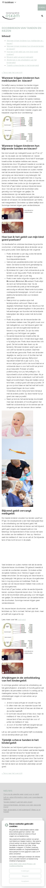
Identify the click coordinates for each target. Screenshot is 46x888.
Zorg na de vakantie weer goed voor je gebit (21, 794)
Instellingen (25, 871)
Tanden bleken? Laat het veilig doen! (17, 802)
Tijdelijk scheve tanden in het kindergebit (23, 65)
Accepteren (25, 881)
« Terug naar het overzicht (12, 72)
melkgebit (22, 620)
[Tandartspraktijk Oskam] (11, 16)
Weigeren (25, 876)
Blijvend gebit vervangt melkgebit (20, 57)
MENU (42, 7)
